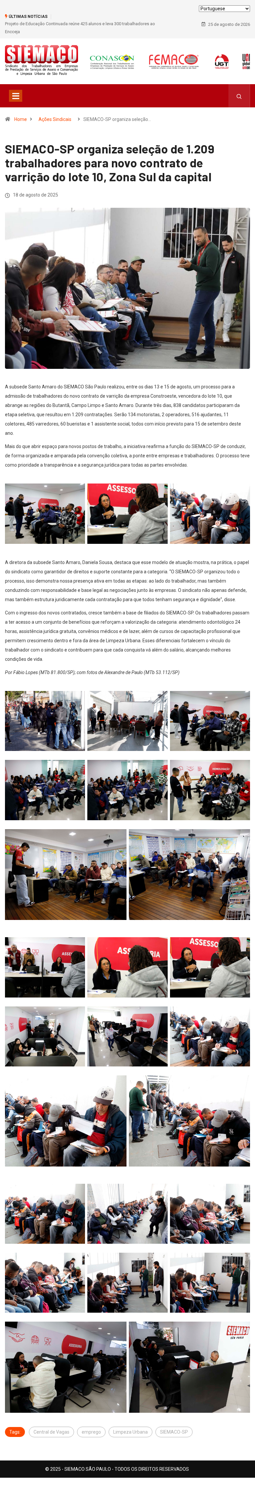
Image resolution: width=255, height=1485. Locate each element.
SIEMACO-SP (174, 1432)
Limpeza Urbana (130, 1432)
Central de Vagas (51, 1432)
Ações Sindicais (55, 119)
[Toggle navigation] (15, 95)
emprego (91, 1432)
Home (20, 119)
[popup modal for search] (239, 95)
